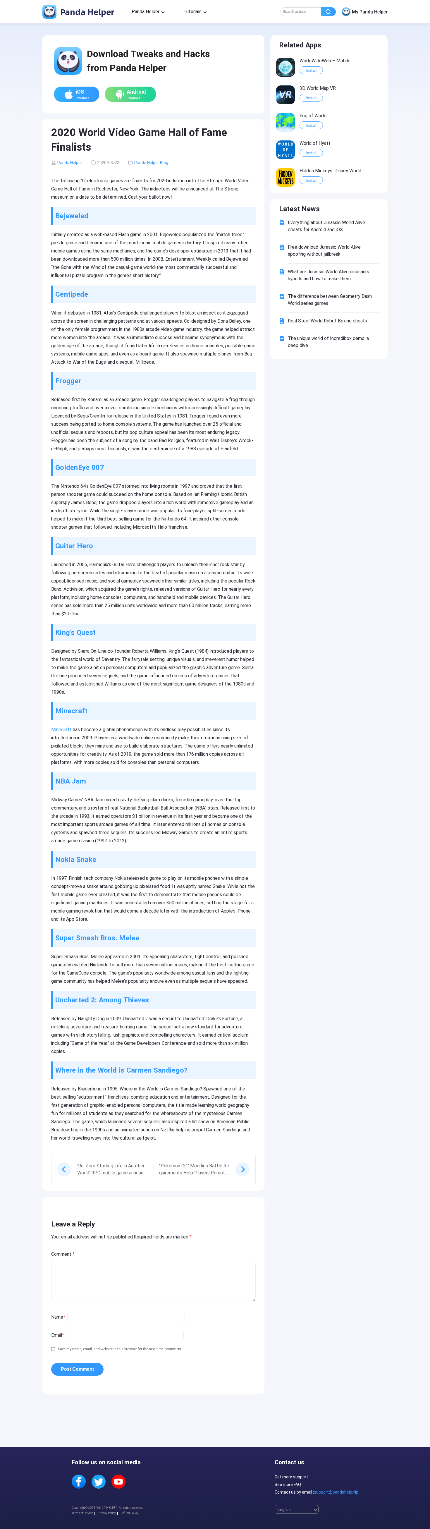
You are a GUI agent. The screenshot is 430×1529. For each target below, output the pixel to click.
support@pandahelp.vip (336, 1492)
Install (311, 70)
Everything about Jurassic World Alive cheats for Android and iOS (326, 226)
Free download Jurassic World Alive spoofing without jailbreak (324, 250)
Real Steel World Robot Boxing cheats (327, 321)
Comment (63, 1254)
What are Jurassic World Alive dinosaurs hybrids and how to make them (328, 275)
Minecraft (61, 729)
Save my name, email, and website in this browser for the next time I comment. (120, 1349)
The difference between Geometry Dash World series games (330, 299)
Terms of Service (82, 1513)
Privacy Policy (107, 1513)
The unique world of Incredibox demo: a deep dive (328, 342)
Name (58, 1317)
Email (57, 1335)
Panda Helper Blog (151, 162)
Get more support (291, 1477)
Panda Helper (86, 11)
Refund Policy (129, 1513)
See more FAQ (288, 1484)
